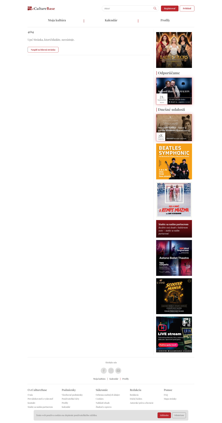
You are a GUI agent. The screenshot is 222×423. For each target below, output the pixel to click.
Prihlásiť (187, 8)
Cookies (99, 398)
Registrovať (169, 8)
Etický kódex (136, 398)
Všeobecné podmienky (72, 394)
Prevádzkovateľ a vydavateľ (40, 398)
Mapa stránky (170, 398)
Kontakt (31, 402)
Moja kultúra (57, 20)
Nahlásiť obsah (102, 402)
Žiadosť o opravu (103, 406)
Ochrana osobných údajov (108, 394)
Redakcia (134, 394)
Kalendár (111, 20)
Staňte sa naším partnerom (40, 406)
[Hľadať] (155, 8)
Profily (165, 20)
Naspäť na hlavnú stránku (43, 49)
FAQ (166, 394)
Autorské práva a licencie (141, 402)
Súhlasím (164, 415)
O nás (30, 394)
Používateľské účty (70, 398)
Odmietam (179, 415)
